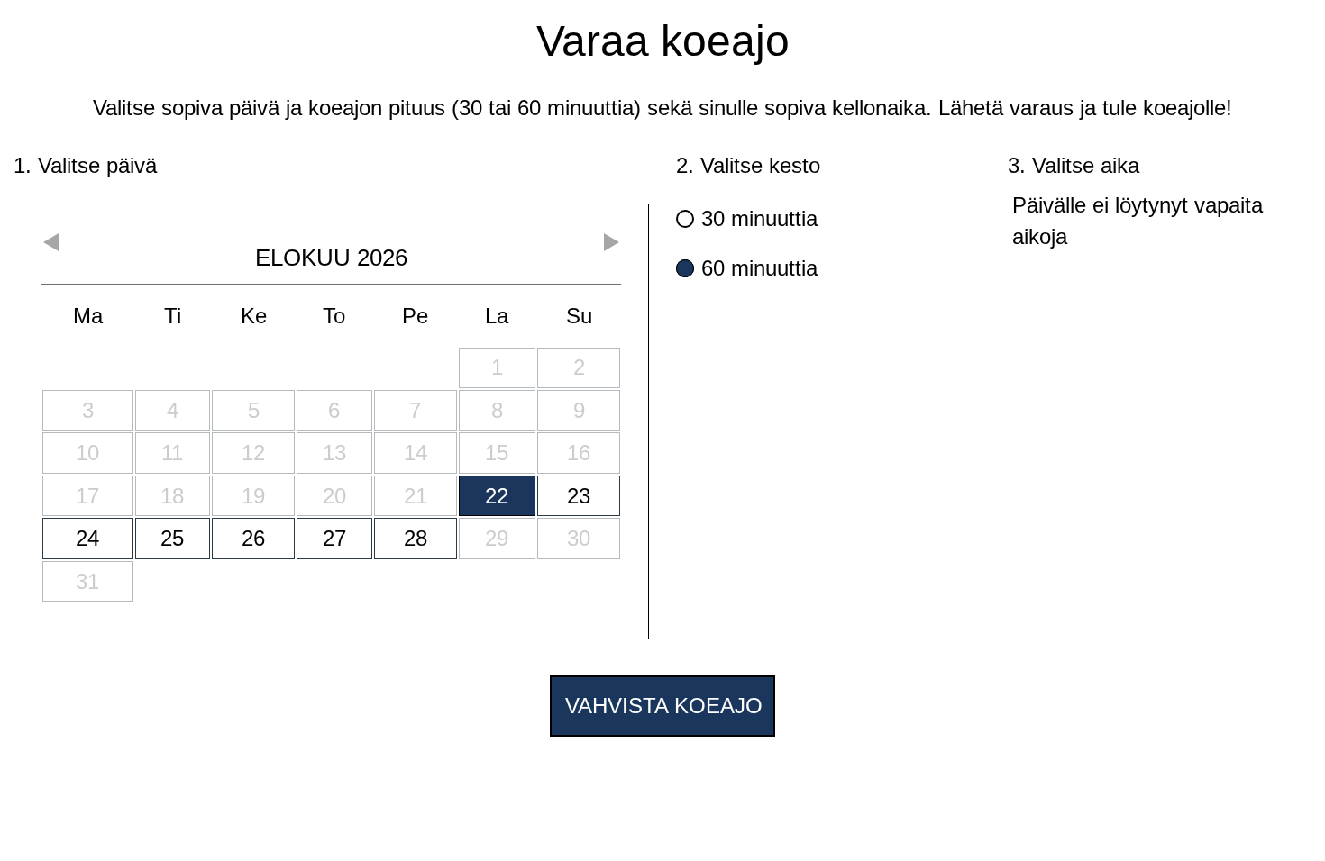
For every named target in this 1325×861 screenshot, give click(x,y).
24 (87, 538)
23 (578, 496)
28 (415, 538)
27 (334, 538)
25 (172, 538)
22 (496, 496)
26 (253, 538)
